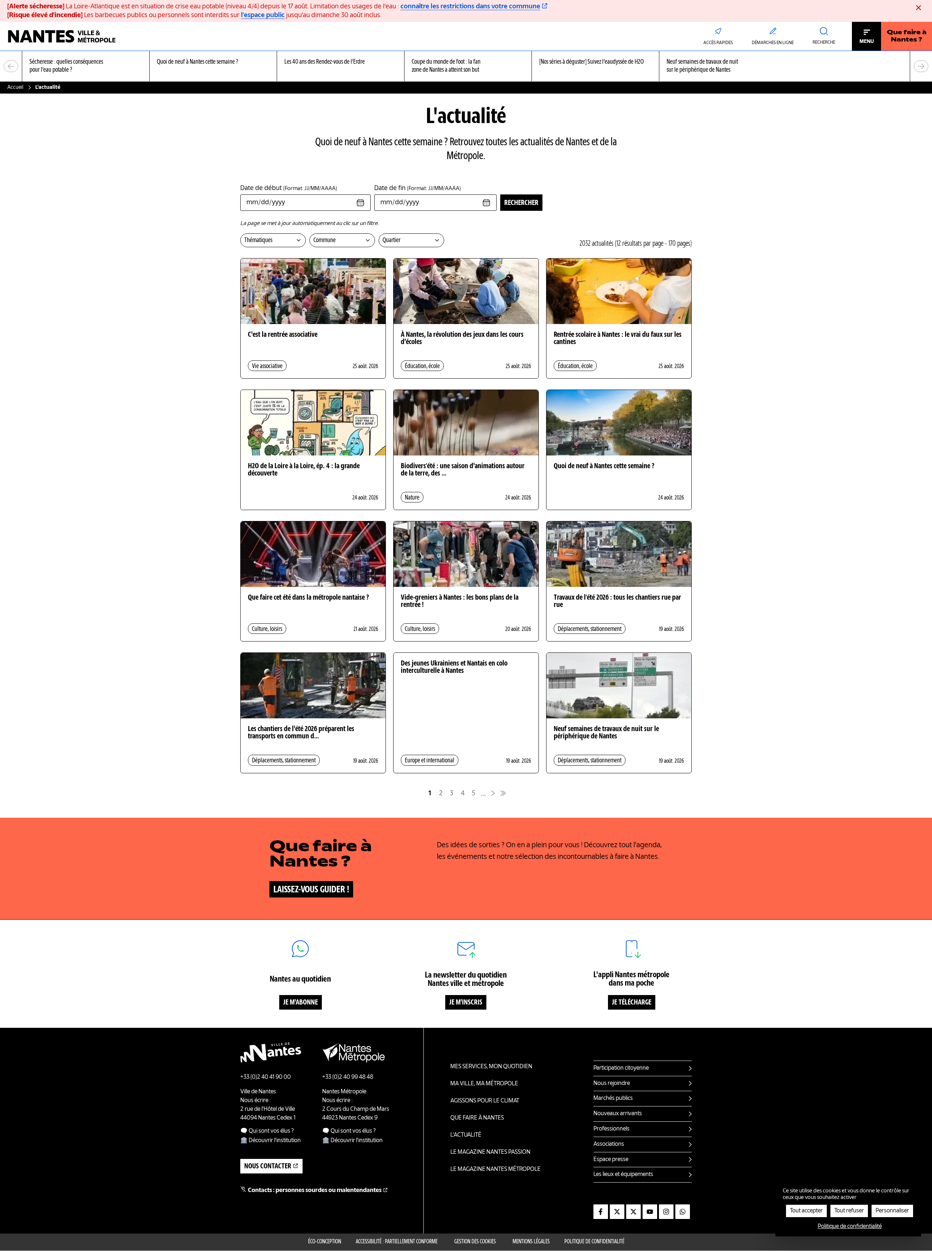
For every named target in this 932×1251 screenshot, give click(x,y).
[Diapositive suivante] (921, 66)
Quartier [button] (391, 240)
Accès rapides (718, 43)
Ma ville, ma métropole (484, 1084)
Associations (608, 1144)
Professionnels (611, 1129)
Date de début (288, 188)
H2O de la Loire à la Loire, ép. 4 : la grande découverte (304, 470)
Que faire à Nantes (477, 1118)
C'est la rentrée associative (282, 335)
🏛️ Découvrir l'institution (270, 1141)
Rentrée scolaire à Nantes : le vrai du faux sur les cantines (618, 338)
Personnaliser (892, 1211)
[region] (466, 66)
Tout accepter (806, 1211)
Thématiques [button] (258, 240)
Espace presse (610, 1160)
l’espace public (263, 15)
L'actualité (465, 1135)
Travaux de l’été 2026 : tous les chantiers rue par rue (617, 601)
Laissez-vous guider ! (311, 890)
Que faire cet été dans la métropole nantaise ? (308, 597)
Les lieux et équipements (623, 1174)
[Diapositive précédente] (11, 66)
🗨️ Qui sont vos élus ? (267, 1131)
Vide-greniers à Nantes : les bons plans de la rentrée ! (459, 601)
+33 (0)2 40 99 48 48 (347, 1077)
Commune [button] (324, 240)
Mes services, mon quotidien (491, 1067)
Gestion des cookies (475, 1242)
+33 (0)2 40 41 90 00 (265, 1077)
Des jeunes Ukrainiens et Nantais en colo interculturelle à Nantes (454, 667)
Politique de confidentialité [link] (850, 1227)
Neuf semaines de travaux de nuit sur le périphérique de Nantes (606, 733)
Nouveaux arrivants (617, 1114)
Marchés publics (613, 1098)
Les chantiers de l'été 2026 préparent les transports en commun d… (301, 733)
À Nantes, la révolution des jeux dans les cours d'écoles (462, 338)
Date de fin (417, 188)
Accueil (15, 87)
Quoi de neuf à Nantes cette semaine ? (604, 466)
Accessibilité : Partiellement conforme (397, 1242)
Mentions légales (531, 1242)
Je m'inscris (465, 1002)
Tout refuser (849, 1211)
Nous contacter (267, 1166)
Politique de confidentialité (594, 1242)
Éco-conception (324, 1242)
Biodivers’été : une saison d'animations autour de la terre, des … (463, 470)
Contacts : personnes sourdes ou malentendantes (315, 1190)
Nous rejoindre (611, 1083)
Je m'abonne (300, 1002)
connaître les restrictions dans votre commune (470, 6)
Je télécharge (631, 1002)
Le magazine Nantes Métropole (495, 1169)
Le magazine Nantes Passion (490, 1152)
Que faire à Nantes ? (907, 36)
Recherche (824, 42)
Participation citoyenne (621, 1068)
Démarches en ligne (773, 43)
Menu (867, 41)
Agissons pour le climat (484, 1101)
